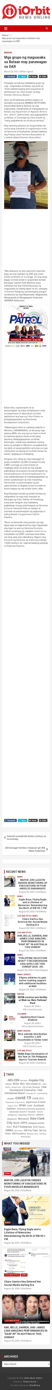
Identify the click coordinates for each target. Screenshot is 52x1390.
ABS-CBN (13, 1080)
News (19, 877)
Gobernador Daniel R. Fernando (22, 1112)
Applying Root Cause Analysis (33, 1018)
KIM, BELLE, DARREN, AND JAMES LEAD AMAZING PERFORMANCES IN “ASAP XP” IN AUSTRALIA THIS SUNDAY (32, 941)
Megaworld (12, 1119)
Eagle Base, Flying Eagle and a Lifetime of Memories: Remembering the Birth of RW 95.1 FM (32, 903)
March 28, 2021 (11, 71)
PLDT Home (39, 1127)
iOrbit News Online (33, 1378)
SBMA (9, 1130)
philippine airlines (37, 1123)
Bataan (9, 1084)
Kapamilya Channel (26, 1115)
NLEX (16, 1123)
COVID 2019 (38, 1098)
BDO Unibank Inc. (33, 1084)
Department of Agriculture (15, 1102)
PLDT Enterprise (22, 1126)
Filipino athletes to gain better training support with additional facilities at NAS (32, 982)
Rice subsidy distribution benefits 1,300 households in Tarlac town (32, 1037)
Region (8, 52)
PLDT (9, 1127)
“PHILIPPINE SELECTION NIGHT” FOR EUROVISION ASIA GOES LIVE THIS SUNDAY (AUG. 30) (32, 962)
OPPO (24, 1122)
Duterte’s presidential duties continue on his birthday (26, 837)
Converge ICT (31, 1093)
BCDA (16, 1083)
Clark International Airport (24, 1092)
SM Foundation (19, 1133)
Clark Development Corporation (28, 1088)
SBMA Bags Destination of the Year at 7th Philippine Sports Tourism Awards (32, 1056)
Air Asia (24, 1081)
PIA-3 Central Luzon (32, 1009)
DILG (16, 1106)
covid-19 (23, 1097)
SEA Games (18, 1131)
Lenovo (39, 1114)
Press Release (41, 970)
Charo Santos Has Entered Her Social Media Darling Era (32, 922)
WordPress (35, 1385)
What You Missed (17, 1143)
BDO (22, 1083)
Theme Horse (29, 1381)
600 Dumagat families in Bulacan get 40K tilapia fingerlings (25, 849)
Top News (42, 1134)
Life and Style (24, 916)
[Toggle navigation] (5, 28)
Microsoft (23, 1118)
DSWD (29, 1106)
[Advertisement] (26, 239)
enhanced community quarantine (31, 1109)
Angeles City (36, 1080)
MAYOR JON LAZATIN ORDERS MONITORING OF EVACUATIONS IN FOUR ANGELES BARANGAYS (32, 884)
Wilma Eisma (26, 1137)
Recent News (16, 871)
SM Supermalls (32, 1134)
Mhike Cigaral (26, 71)
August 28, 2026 (26, 892)
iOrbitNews (41, 892)
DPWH (22, 1105)
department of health (36, 1102)
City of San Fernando (31, 1087)
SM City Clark (31, 1130)
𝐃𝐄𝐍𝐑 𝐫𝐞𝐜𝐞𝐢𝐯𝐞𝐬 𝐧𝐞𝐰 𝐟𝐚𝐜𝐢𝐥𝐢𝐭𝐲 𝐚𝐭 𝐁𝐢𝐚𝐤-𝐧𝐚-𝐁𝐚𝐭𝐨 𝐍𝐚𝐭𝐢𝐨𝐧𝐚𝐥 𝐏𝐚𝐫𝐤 (33, 1000)
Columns (21, 1014)
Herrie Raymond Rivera (32, 1026)
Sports (27, 974)
